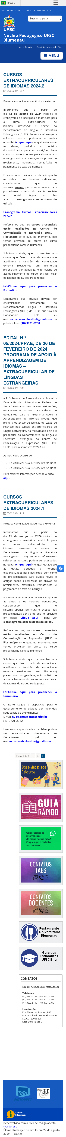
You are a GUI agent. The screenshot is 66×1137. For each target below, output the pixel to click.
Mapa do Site (44, 10)
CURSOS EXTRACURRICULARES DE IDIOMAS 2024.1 (28, 502)
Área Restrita (26, 47)
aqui (6, 478)
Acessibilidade (8, 10)
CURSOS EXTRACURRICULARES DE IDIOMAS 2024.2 (28, 80)
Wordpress (10, 1126)
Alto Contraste (26, 10)
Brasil (11, 2)
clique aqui (24, 142)
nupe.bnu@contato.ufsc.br (29, 716)
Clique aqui (30, 617)
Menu (53, 55)
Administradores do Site (49, 47)
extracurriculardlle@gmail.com (31, 319)
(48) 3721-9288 (30, 323)
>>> (5, 286)
